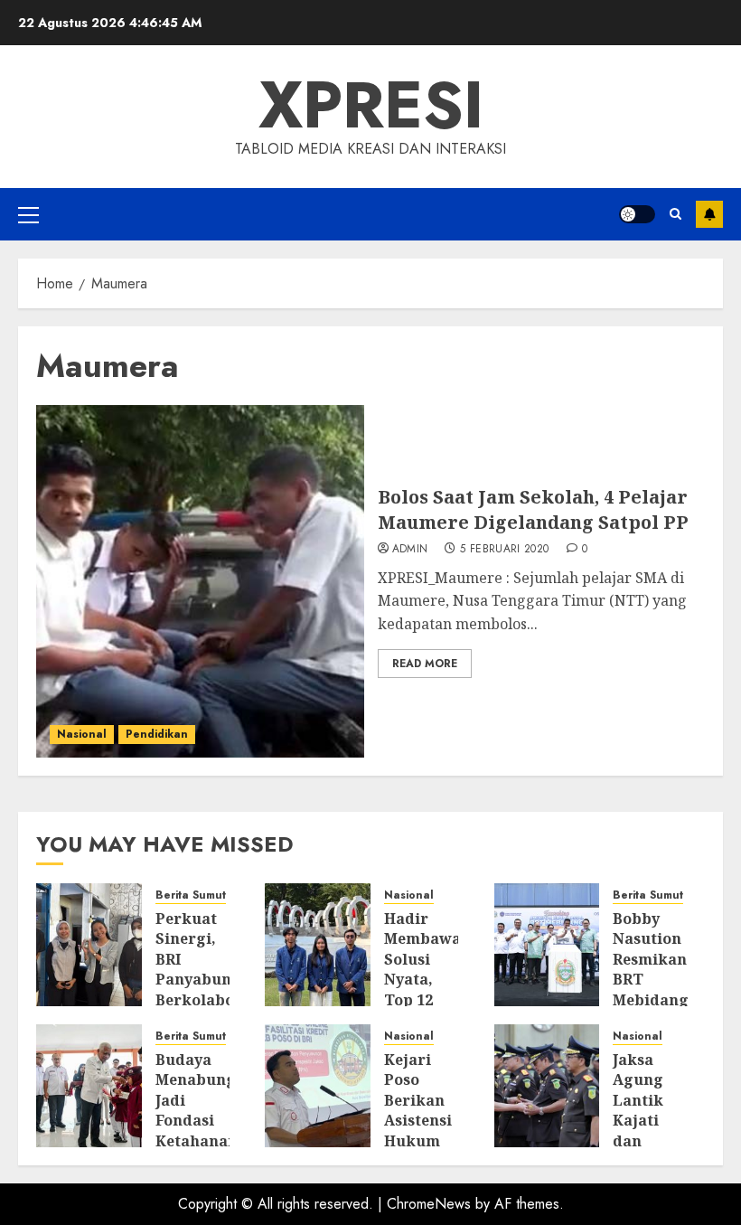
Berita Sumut (190, 895)
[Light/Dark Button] (637, 214)
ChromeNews (429, 1203)
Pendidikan (157, 734)
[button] (28, 214)
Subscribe (709, 214)
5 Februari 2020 (504, 549)
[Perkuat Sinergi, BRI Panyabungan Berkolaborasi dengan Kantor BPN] (89, 944)
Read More (424, 663)
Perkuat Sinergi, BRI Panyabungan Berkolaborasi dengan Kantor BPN (209, 989)
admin (410, 549)
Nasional (82, 734)
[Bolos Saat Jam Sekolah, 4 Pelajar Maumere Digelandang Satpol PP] (200, 581)
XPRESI (370, 105)
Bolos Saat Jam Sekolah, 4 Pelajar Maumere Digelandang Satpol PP (533, 509)
